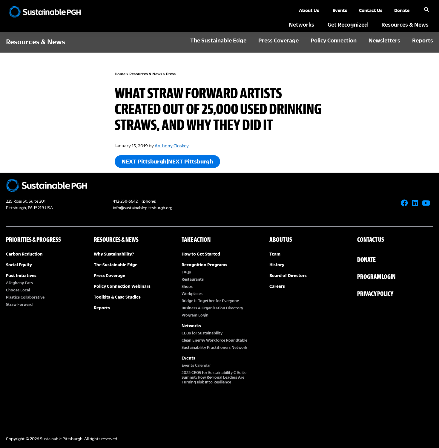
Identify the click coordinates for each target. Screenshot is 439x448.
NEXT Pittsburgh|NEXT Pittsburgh (167, 161)
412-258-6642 (125, 201)
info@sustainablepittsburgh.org (142, 207)
